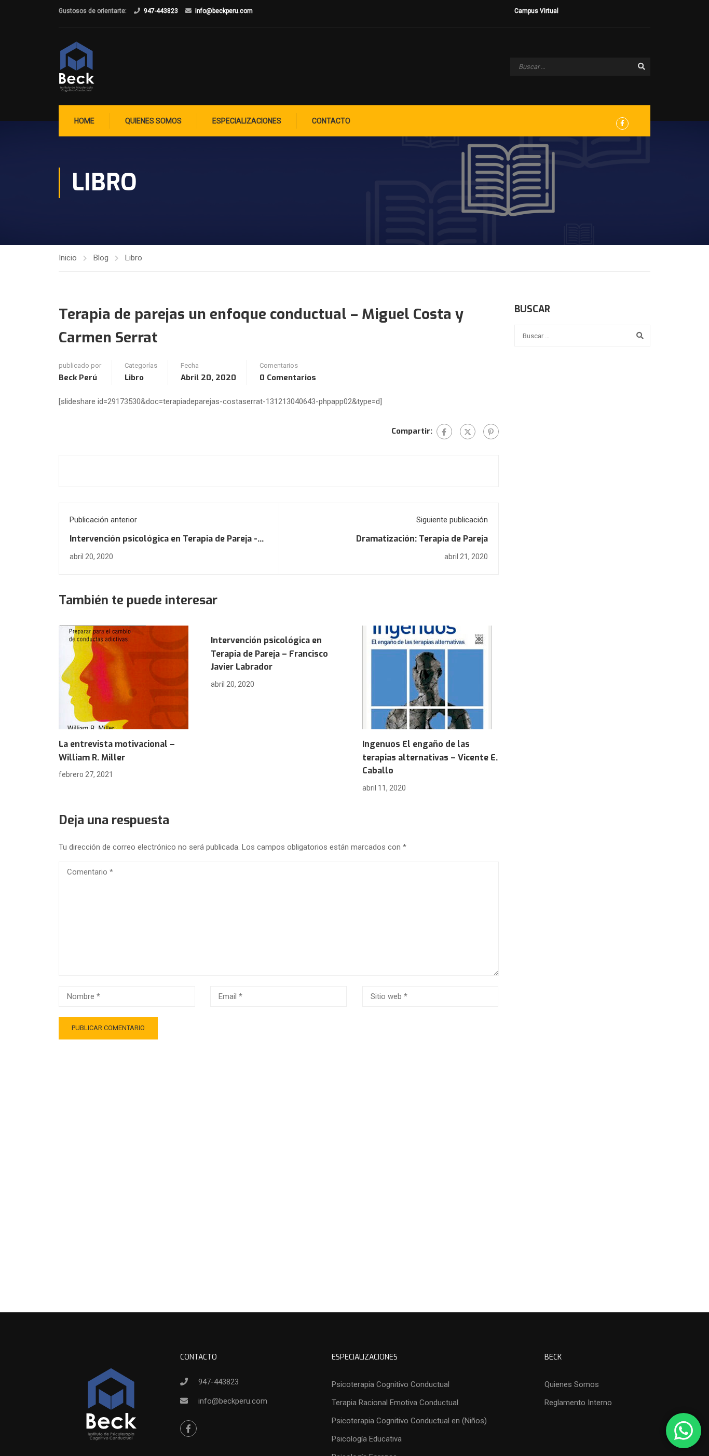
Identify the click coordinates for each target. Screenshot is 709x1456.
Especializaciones (246, 121)
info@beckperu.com (224, 11)
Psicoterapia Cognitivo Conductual (390, 1384)
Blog (100, 257)
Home (84, 121)
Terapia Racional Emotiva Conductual (395, 1402)
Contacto (331, 121)
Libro (133, 257)
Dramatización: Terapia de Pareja (422, 538)
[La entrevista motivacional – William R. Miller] (123, 677)
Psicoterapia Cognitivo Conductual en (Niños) (409, 1420)
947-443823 (161, 11)
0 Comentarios (288, 377)
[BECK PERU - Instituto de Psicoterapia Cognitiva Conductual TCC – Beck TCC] (77, 66)
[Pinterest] (491, 431)
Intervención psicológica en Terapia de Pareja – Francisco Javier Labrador (269, 653)
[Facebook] (444, 431)
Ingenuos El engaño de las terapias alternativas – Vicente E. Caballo (430, 757)
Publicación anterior (103, 519)
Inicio (68, 257)
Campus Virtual (536, 11)
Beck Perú (78, 377)
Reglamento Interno (578, 1402)
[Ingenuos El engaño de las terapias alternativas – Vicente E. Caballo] (427, 677)
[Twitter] (467, 431)
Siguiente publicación (452, 519)
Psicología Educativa (367, 1439)
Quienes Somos (153, 121)
